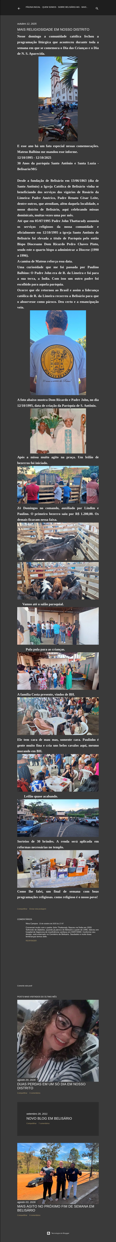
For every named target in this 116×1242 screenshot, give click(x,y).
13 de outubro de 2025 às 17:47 (51, 924)
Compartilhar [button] (22, 909)
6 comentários (34, 1215)
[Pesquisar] (97, 8)
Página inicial (33, 7)
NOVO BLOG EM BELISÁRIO (49, 1118)
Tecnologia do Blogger (60, 1233)
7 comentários (44, 1123)
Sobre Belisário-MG (69, 7)
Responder (31, 941)
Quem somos (49, 7)
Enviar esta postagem (37, 909)
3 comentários (34, 1093)
